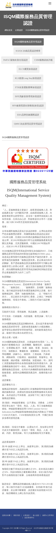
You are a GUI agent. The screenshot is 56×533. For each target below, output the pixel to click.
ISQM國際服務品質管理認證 (28, 42)
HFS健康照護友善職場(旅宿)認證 (28, 105)
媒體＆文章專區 (48, 515)
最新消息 (16, 515)
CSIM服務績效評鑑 (43, 60)
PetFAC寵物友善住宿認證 (15, 60)
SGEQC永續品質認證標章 (28, 51)
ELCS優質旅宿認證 (28, 69)
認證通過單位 (29, 518)
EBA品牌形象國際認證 (28, 115)
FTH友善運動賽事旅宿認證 (28, 87)
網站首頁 (8, 30)
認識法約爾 (6, 515)
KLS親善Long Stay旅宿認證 (28, 78)
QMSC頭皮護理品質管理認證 (28, 124)
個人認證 (36, 515)
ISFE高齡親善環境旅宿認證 (28, 96)
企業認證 (19, 30)
